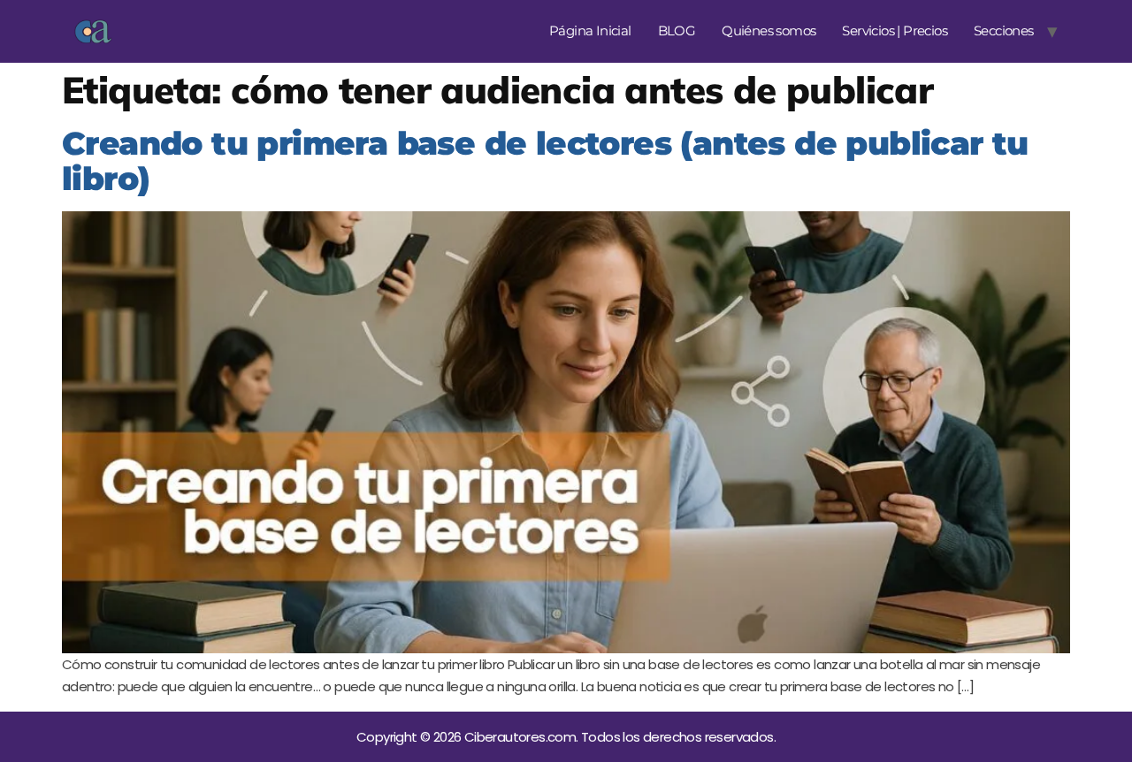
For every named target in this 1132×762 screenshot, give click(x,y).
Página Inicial (590, 30)
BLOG (677, 30)
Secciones (1004, 30)
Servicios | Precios (894, 30)
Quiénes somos (768, 30)
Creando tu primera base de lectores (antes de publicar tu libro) (545, 161)
